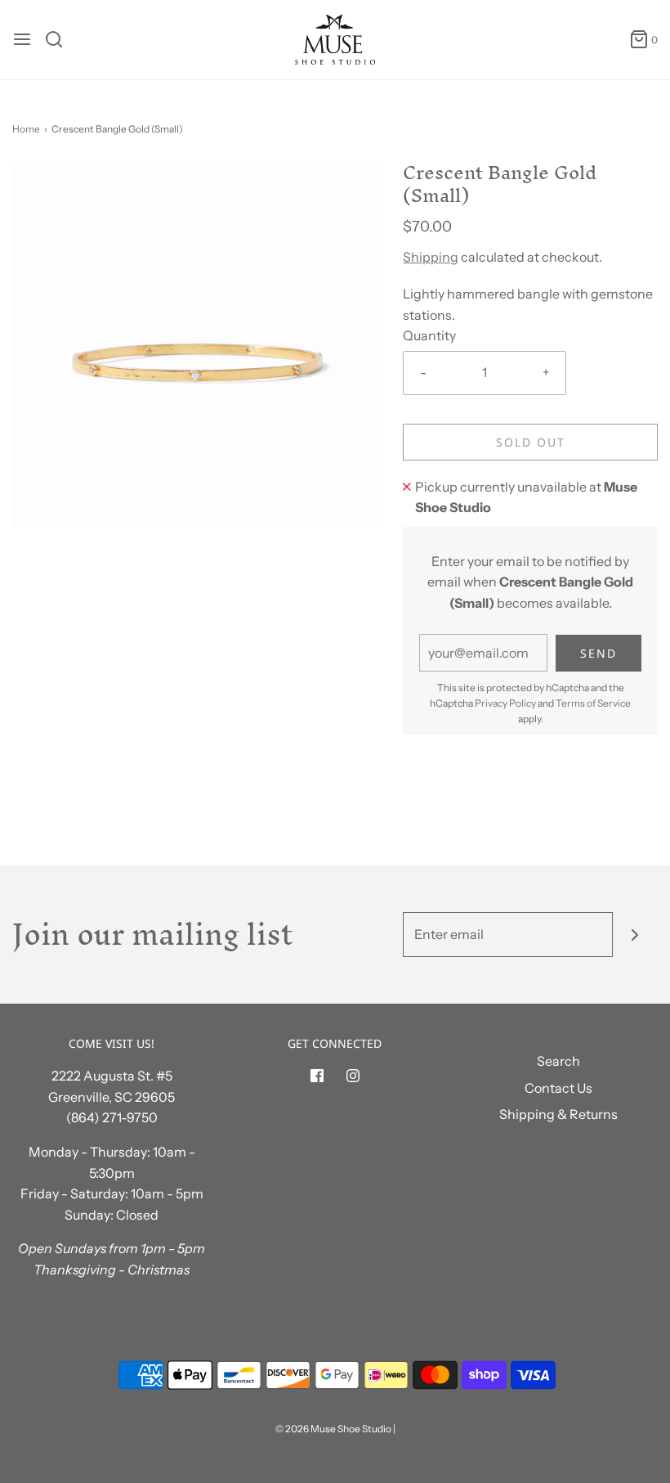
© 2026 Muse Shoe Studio (333, 1428)
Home (26, 129)
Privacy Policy (505, 703)
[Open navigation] (22, 39)
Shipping (430, 257)
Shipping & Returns (558, 1114)
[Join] (635, 934)
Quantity (429, 335)
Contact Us (558, 1088)
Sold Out (530, 442)
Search (558, 1061)
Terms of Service (593, 703)
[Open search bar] (60, 39)
